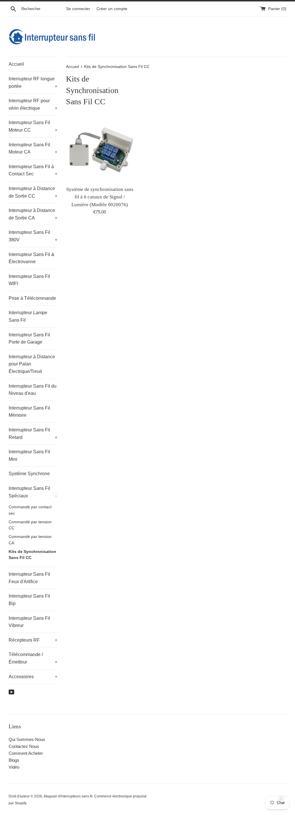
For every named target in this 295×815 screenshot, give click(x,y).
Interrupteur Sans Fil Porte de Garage (29, 338)
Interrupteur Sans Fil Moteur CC (33, 126)
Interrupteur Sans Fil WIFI (29, 280)
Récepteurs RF (33, 640)
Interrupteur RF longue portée (33, 82)
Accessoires (33, 676)
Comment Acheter (26, 753)
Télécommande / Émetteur (33, 658)
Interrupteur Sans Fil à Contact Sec (33, 170)
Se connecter (78, 9)
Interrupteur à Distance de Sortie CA (33, 214)
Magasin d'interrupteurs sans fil (68, 796)
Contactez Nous (24, 746)
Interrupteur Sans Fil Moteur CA (33, 148)
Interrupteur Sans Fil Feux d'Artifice (29, 578)
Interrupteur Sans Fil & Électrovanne (31, 258)
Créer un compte (112, 9)
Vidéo (14, 767)
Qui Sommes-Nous (27, 739)
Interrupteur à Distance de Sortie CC (33, 192)
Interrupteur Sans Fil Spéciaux (33, 492)
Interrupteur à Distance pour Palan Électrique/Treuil (32, 364)
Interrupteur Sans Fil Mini (29, 455)
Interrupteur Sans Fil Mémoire (29, 411)
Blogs (14, 760)
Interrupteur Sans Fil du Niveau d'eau (32, 390)
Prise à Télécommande (32, 298)
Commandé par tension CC (30, 525)
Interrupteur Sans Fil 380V (33, 236)
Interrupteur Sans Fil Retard (33, 433)
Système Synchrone (29, 473)
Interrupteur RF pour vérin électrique (33, 104)
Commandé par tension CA (30, 540)
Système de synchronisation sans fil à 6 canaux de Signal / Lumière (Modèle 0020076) (99, 197)
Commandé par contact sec (30, 510)
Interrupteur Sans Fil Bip (29, 600)
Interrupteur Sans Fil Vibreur (29, 622)
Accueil (16, 64)
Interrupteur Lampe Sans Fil (28, 316)
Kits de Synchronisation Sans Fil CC (32, 554)
